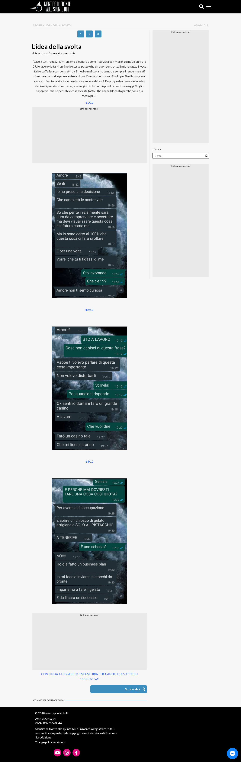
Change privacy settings (50, 742)
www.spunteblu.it (56, 713)
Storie (37, 25)
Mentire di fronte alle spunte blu (55, 53)
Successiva (132, 689)
